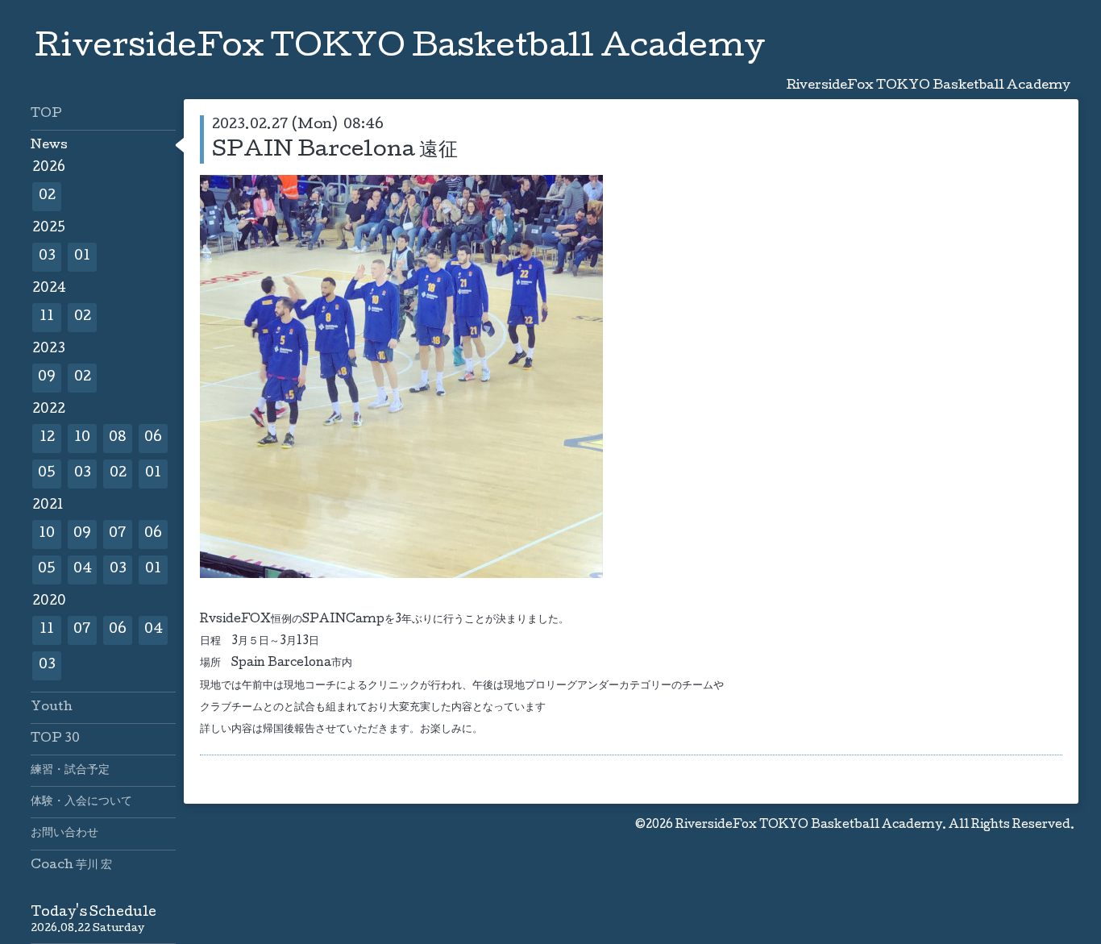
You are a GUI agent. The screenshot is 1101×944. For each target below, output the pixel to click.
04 (82, 569)
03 (47, 257)
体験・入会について (81, 802)
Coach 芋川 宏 (71, 865)
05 (47, 473)
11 (46, 317)
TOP (46, 114)
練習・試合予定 (70, 770)
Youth (52, 707)
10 (82, 438)
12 (47, 438)
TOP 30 (55, 739)
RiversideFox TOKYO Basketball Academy (400, 49)
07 (118, 534)
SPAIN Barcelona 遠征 (335, 151)
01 (82, 257)
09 (47, 378)
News (49, 145)
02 (47, 196)
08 (118, 438)
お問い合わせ (64, 833)
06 (153, 438)
